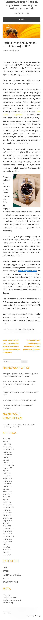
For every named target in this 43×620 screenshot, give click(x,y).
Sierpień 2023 (7, 481)
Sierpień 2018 (7, 539)
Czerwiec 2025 (7, 455)
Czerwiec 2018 (7, 542)
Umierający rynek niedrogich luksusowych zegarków (20, 400)
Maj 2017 (5, 552)
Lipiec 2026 (6, 439)
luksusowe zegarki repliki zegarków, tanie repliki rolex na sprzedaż (22, 5)
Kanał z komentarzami (12, 600)
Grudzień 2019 (7, 526)
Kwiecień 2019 (7, 534)
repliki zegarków (12, 575)
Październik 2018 (8, 536)
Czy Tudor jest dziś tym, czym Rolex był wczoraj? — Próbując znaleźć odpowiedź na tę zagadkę (11, 346)
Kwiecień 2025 (7, 457)
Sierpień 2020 (7, 521)
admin (5, 51)
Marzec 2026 (7, 444)
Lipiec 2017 (6, 550)
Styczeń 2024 (7, 476)
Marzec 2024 (7, 473)
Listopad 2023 (7, 478)
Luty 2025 (6, 460)
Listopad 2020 (7, 518)
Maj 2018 (5, 544)
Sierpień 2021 (7, 510)
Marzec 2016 (7, 555)
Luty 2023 (6, 489)
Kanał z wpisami (9, 597)
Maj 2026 (5, 441)
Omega (6, 567)
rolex (6, 578)
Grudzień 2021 (7, 505)
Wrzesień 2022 (7, 494)
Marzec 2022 (7, 502)
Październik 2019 (8, 529)
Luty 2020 (6, 523)
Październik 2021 (8, 507)
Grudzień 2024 (7, 463)
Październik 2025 (8, 449)
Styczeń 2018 (7, 547)
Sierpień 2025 (7, 452)
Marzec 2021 (7, 515)
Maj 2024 (5, 471)
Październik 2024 (8, 465)
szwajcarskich (10, 582)
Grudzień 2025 (7, 447)
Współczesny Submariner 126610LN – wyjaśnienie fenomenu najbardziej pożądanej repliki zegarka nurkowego (19, 384)
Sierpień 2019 (7, 531)
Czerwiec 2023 (7, 484)
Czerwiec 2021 (7, 513)
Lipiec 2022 (6, 497)
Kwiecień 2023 (7, 486)
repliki (11, 329)
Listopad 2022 (7, 492)
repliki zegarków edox (27, 270)
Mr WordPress (7, 424)
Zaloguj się (6, 595)
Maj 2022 (5, 500)
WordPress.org (8, 603)
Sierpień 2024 (7, 468)
